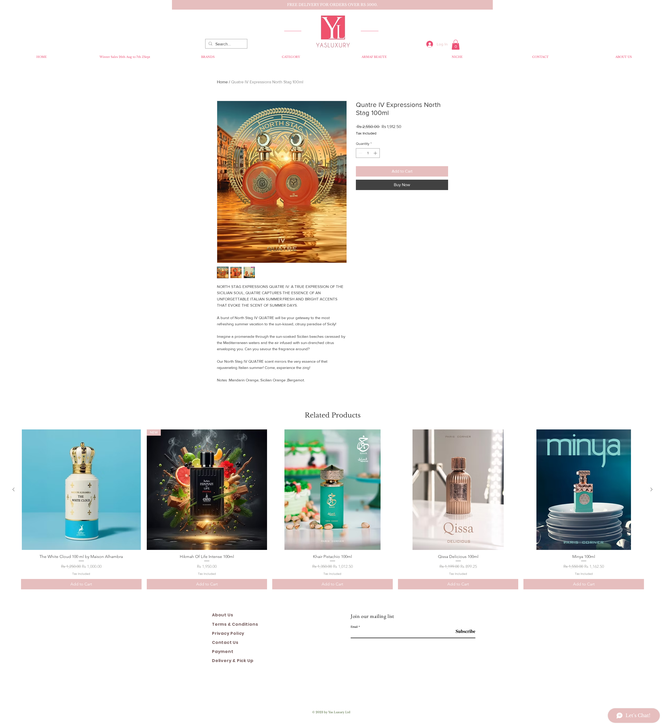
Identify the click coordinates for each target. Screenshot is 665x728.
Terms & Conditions (235, 624)
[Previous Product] (13, 489)
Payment (223, 652)
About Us (222, 615)
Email (354, 626)
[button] (455, 45)
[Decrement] (360, 153)
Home (222, 82)
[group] (332, 509)
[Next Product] (651, 489)
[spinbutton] (368, 153)
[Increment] (376, 153)
